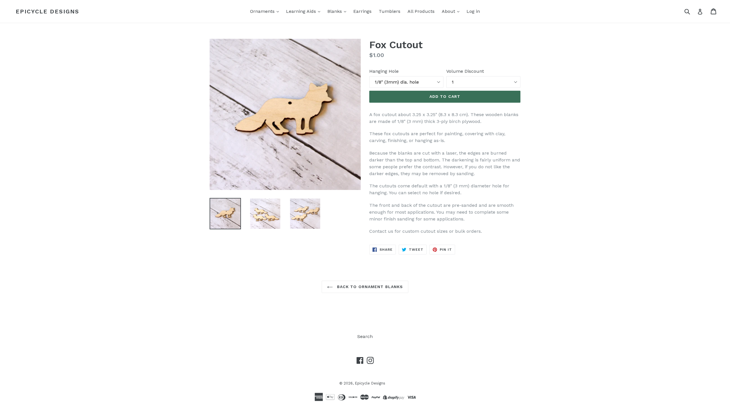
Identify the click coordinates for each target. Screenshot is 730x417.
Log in (473, 11)
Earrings (362, 11)
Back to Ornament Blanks (369, 286)
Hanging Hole (384, 71)
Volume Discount (465, 71)
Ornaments (263, 11)
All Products (421, 11)
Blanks (335, 11)
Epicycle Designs (47, 11)
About (449, 11)
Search (365, 336)
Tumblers (389, 11)
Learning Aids (301, 11)
